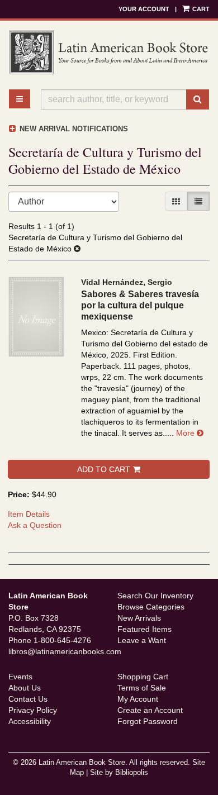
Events (20, 676)
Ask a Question (34, 525)
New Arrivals (139, 617)
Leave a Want (141, 640)
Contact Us (28, 698)
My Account (137, 698)
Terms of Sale (141, 687)
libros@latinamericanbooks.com (64, 651)
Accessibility (29, 721)
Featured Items (144, 629)
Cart (200, 9)
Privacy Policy (32, 710)
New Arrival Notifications (72, 129)
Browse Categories (150, 606)
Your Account (144, 9)
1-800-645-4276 (62, 640)
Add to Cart (103, 469)
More (189, 433)
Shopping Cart (142, 676)
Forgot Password (147, 721)
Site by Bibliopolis (119, 773)
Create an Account (150, 710)
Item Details (29, 514)
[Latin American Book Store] (109, 52)
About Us (24, 687)
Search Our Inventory (155, 595)
